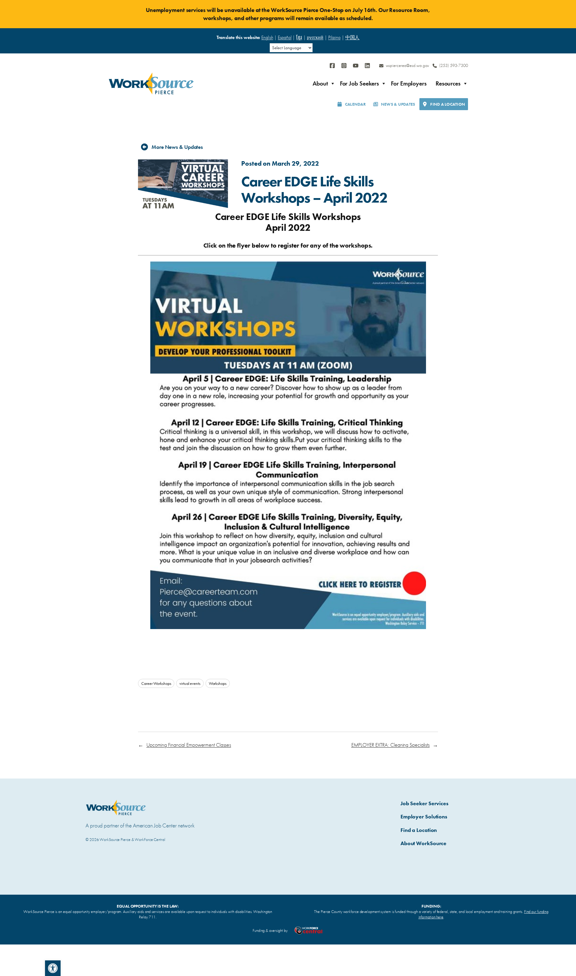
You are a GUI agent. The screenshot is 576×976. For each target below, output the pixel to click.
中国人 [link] (352, 37)
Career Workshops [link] (156, 683)
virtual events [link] (189, 683)
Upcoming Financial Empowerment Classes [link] (188, 744)
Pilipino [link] (334, 37)
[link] (53, 968)
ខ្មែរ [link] (299, 37)
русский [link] (315, 37)
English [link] (267, 37)
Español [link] (284, 37)
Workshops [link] (217, 683)
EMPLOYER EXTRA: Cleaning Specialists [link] (390, 744)
